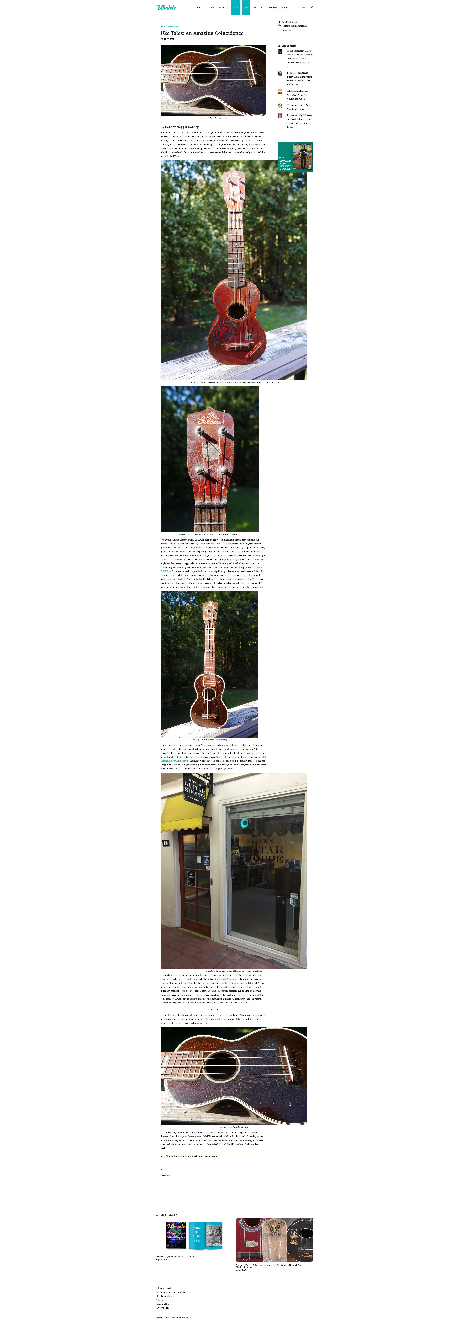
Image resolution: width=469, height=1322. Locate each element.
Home (199, 7)
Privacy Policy (162, 1307)
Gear (246, 7)
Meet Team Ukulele (165, 1296)
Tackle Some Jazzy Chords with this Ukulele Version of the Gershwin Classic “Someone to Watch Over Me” (299, 58)
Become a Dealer (163, 1304)
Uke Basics (223, 7)
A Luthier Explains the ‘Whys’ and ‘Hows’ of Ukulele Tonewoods (297, 95)
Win (254, 7)
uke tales (165, 1175)
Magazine (273, 7)
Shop (262, 7)
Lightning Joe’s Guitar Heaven (174, 761)
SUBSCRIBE (302, 7)
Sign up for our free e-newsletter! (171, 1292)
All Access (287, 7)
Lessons (210, 7)
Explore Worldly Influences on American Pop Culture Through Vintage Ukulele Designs (271, 1266)
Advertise (160, 1300)
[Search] (312, 7)
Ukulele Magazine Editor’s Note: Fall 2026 (176, 1256)
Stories (235, 7)
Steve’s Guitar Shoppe (224, 979)
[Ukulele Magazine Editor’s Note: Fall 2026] (194, 1235)
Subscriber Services (164, 1288)
